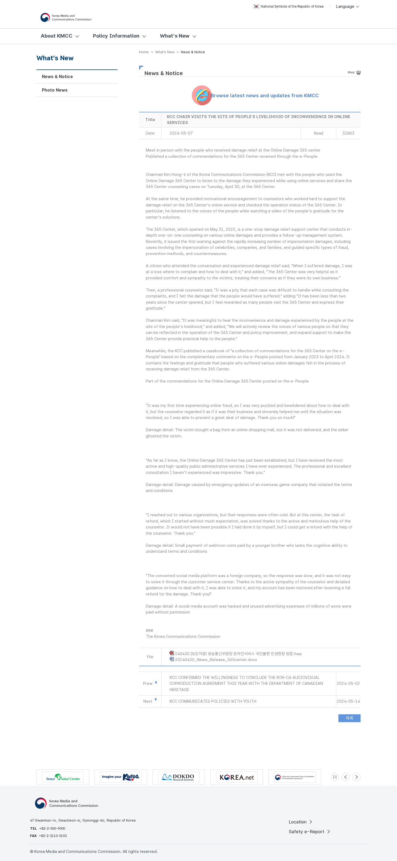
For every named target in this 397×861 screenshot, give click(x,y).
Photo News (55, 90)
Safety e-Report (307, 831)
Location (298, 822)
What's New (175, 36)
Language (345, 6)
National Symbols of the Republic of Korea (292, 6)
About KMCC (56, 36)
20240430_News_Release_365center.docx (216, 659)
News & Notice (57, 76)
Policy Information (116, 36)
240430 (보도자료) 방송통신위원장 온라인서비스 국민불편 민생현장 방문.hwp (238, 653)
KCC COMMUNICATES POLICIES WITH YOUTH (213, 701)
